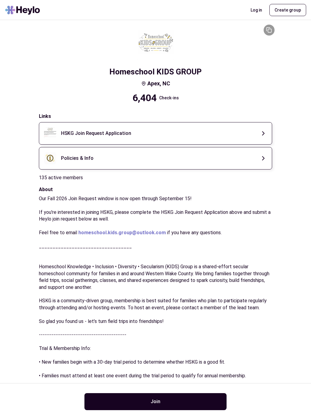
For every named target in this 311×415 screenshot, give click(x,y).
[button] (256, 10)
